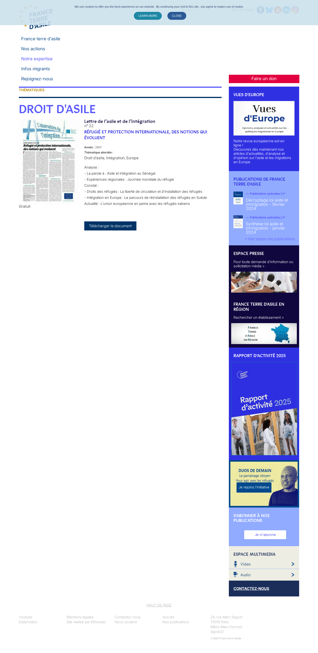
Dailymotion (28, 622)
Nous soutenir (126, 622)
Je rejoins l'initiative (254, 487)
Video (245, 564)
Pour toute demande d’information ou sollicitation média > (263, 264)
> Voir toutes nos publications (270, 239)
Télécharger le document (110, 225)
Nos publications (175, 622)
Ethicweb (98, 622)
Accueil (168, 617)
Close (177, 15)
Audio (245, 574)
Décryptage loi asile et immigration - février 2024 (267, 204)
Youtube (25, 617)
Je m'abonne (265, 534)
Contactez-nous (128, 617)
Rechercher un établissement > (258, 317)
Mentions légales (80, 617)
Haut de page (159, 605)
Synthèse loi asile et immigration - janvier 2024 (265, 228)
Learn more (148, 15)
